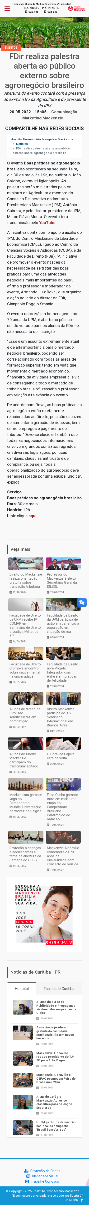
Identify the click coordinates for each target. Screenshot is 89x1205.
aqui (32, 515)
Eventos (11, 47)
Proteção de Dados (45, 1171)
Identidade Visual (45, 1176)
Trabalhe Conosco (45, 1181)
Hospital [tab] (22, 988)
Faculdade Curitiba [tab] (59, 988)
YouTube (47, 222)
